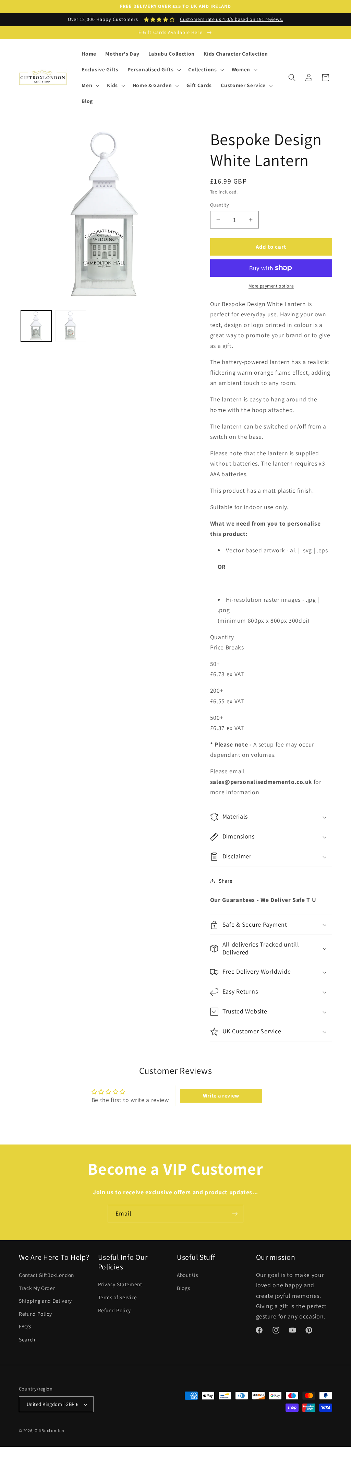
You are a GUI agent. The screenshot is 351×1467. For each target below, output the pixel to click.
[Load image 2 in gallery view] (70, 325)
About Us (187, 1274)
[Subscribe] (235, 1214)
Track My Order (37, 1287)
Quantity (219, 204)
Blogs (183, 1287)
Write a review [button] (221, 1095)
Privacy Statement (120, 1284)
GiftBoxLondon (49, 1430)
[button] (153, 70)
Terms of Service (117, 1297)
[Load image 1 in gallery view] (36, 325)
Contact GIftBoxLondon (46, 1274)
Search (27, 1339)
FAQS (25, 1326)
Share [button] (225, 880)
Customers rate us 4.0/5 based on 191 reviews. (231, 19)
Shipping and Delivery (45, 1300)
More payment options (271, 286)
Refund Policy (35, 1313)
